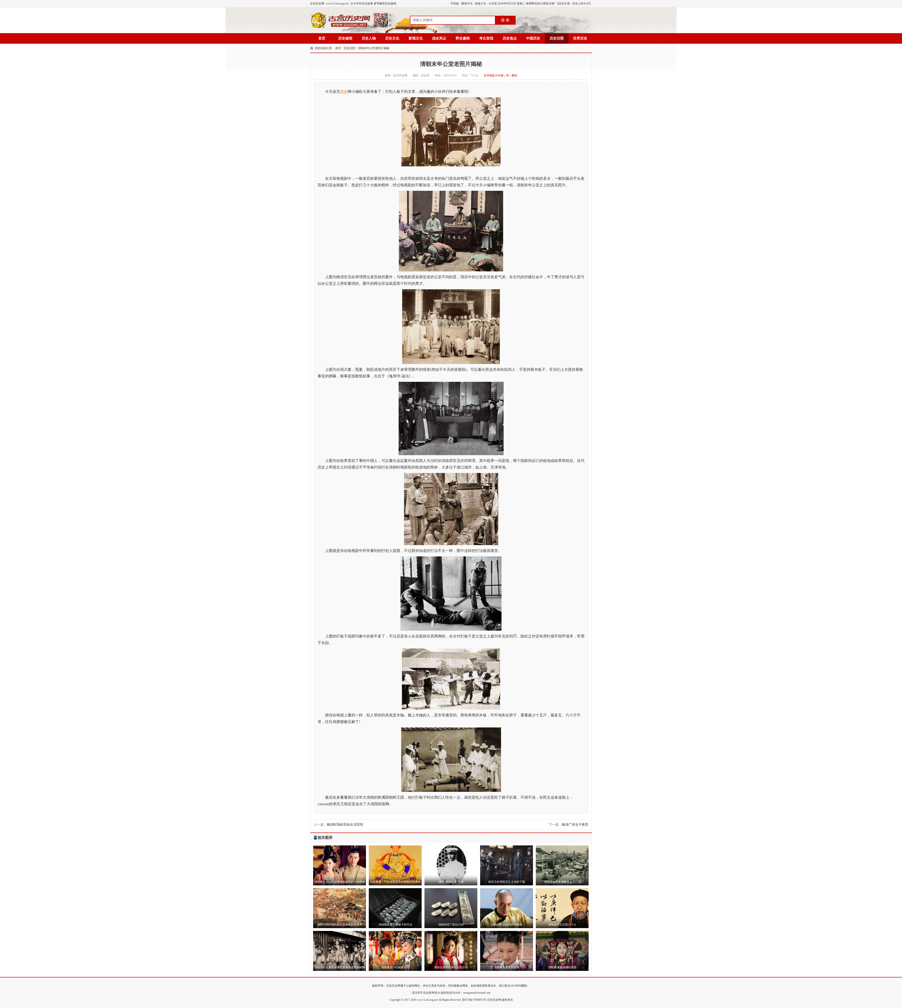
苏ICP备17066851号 (474, 999)
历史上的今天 (580, 3)
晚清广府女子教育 (575, 824)
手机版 (455, 3)
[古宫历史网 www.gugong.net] (351, 27)
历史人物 (369, 38)
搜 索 (505, 20)
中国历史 (533, 38)
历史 (344, 92)
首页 (321, 38)
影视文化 (416, 38)
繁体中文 (467, 3)
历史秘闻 (345, 38)
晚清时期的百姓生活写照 (345, 824)
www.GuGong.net (427, 999)
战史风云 (439, 38)
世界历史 (580, 38)
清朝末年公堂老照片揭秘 (373, 48)
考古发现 (486, 38)
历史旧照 (557, 38)
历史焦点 (510, 38)
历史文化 (392, 38)
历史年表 (564, 3)
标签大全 (480, 3)
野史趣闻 (463, 38)
